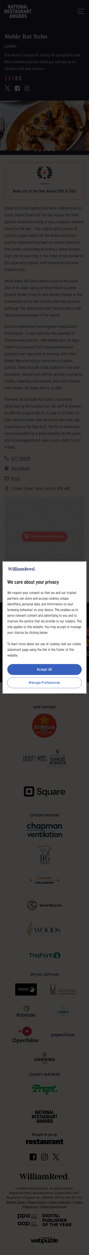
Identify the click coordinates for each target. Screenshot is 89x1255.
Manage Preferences (44, 682)
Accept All (44, 669)
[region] (44, 627)
